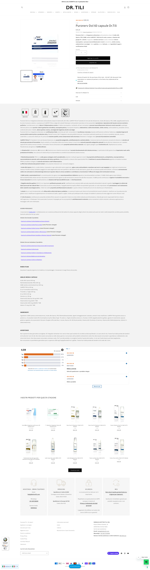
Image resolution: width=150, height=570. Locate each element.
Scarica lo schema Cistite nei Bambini (31, 260)
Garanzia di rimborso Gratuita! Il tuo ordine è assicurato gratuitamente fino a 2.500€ (100, 88)
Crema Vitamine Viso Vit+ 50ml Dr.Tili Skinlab (119, 426)
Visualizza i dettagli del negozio (85, 72)
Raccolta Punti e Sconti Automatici (65, 530)
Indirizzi (59, 527)
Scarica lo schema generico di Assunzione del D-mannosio (37, 246)
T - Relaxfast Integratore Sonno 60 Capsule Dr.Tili (53, 426)
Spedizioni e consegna (26, 525)
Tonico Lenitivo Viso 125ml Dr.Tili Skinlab (97, 458)
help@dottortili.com (103, 531)
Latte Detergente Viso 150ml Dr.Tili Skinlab (75, 458)
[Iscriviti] (46, 553)
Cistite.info (32, 212)
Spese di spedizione (87, 32)
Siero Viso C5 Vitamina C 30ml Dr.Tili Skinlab (75, 426)
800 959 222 (123, 535)
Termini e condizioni (25, 533)
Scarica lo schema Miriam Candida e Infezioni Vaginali (36, 235)
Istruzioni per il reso (25, 527)
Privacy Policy (23, 536)
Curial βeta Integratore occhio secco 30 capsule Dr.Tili (31, 426)
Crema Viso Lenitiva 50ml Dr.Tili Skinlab (119, 458)
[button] (22, 7)
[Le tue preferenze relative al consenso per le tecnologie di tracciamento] (147, 567)
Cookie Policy (23, 538)
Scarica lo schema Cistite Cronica (30, 228)
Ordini (58, 525)
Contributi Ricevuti (25, 541)
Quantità (78, 49)
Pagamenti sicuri (24, 530)
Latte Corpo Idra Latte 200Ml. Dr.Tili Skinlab (53, 458)
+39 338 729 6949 (105, 533)
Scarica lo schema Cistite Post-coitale (31, 225)
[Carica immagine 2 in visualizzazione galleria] (38, 76)
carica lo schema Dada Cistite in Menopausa (34, 232)
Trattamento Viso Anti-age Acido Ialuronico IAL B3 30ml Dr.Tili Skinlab (30, 458)
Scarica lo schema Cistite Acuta (29, 249)
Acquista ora (92, 62)
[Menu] (8, 538)
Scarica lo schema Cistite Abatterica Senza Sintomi (35, 221)
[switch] (5, 548)
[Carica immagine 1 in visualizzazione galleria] (26, 76)
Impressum (23, 544)
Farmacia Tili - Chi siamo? (26, 522)
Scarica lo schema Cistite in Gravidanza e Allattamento (36, 253)
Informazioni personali (63, 522)
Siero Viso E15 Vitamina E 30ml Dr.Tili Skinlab (97, 426)
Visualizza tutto (75, 470)
